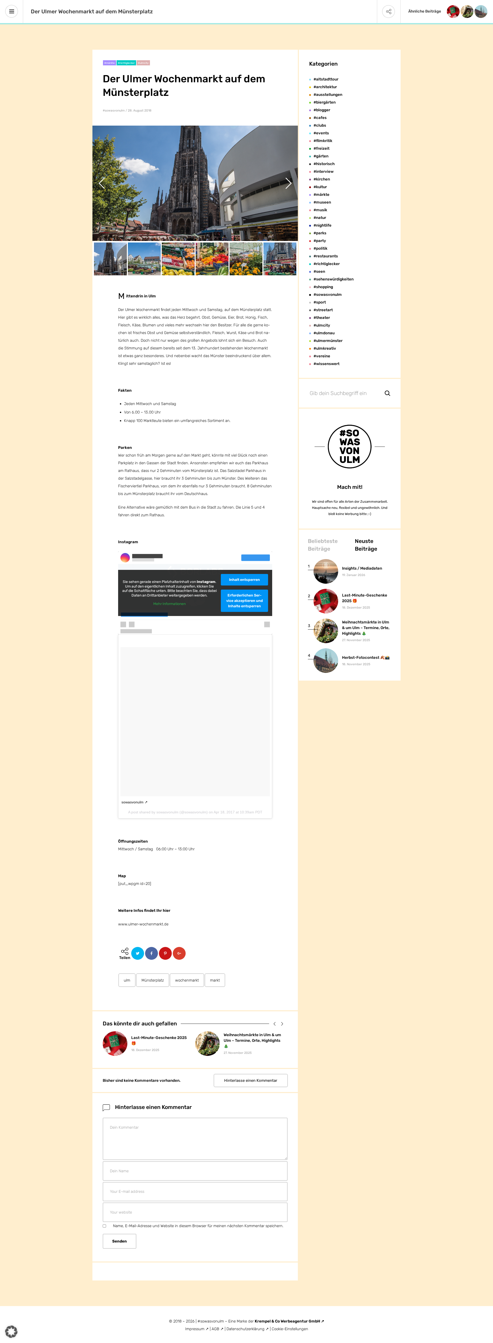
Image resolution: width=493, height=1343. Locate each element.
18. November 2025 (356, 664)
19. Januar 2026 (353, 575)
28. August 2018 (139, 110)
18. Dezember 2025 (145, 1050)
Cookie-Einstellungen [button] (290, 1329)
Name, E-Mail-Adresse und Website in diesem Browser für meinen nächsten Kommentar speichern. (198, 1226)
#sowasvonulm (114, 110)
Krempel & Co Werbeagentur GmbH (288, 1321)
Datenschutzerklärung (246, 1329)
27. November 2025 (238, 1053)
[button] (273, 1023)
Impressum (194, 1329)
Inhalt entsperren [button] (244, 580)
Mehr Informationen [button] (169, 604)
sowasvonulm (132, 802)
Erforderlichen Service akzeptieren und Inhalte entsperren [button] (244, 600)
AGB (215, 1329)
